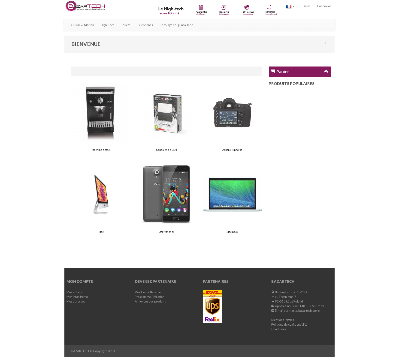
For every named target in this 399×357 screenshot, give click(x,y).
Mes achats (74, 292)
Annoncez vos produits (150, 301)
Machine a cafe (101, 149)
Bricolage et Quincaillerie (176, 25)
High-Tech (107, 25)
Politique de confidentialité (289, 324)
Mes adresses (75, 301)
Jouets (125, 25)
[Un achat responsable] (247, 9)
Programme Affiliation (149, 297)
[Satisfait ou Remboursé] (271, 9)
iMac (101, 231)
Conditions (278, 329)
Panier (306, 6)
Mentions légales (282, 320)
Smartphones (167, 231)
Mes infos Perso (77, 297)
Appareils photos (232, 149)
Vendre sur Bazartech (149, 292)
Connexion (324, 6)
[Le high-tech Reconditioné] (172, 9)
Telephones (145, 25)
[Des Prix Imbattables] (224, 9)
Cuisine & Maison (82, 25)
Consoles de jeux (166, 149)
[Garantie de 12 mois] (201, 9)
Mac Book (232, 231)
